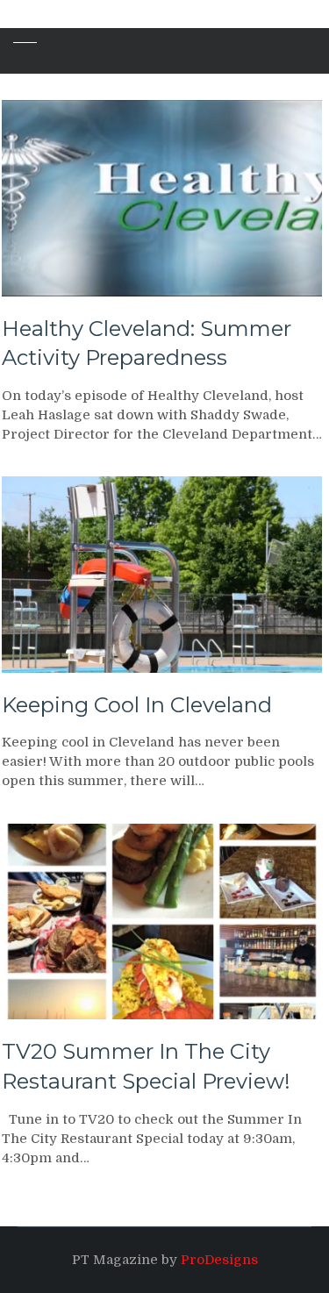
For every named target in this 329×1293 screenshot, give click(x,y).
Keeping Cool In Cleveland (137, 705)
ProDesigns (219, 1260)
